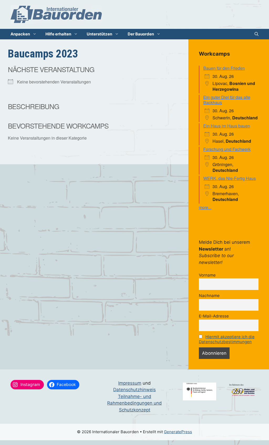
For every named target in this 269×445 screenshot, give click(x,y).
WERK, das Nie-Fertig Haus (229, 178)
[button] (256, 34)
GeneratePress (178, 431)
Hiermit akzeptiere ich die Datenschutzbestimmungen (227, 339)
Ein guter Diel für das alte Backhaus (226, 99)
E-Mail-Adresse (214, 316)
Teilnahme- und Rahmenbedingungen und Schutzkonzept (134, 403)
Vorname (207, 275)
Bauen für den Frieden (224, 68)
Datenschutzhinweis (134, 389)
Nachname (209, 295)
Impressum (129, 383)
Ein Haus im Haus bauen (226, 126)
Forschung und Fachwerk (227, 149)
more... (205, 207)
